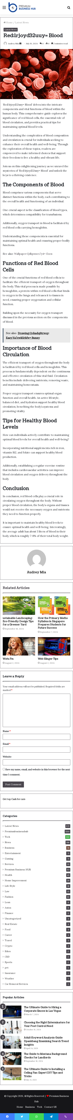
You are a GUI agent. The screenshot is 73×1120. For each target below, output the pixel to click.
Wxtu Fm (8, 658)
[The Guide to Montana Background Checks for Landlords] (12, 1058)
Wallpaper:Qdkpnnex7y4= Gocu (33, 253)
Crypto (8, 945)
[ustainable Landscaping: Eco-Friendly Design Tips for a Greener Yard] (19, 605)
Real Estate (11, 924)
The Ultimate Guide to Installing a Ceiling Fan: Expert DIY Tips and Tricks (44, 1073)
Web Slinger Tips (48, 658)
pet (6, 967)
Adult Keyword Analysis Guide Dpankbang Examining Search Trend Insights (46, 1041)
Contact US (50, 1107)
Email (6, 744)
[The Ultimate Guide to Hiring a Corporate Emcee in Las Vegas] (12, 1012)
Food (7, 929)
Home (9, 22)
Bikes (8, 951)
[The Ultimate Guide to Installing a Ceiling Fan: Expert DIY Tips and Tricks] (12, 1073)
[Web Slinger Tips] (54, 646)
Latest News (22, 22)
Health (8, 875)
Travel (8, 940)
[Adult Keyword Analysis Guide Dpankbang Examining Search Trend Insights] (12, 1042)
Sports (8, 962)
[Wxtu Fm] (19, 646)
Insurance (10, 973)
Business (9, 847)
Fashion (9, 896)
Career (8, 934)
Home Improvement (16, 880)
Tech (7, 836)
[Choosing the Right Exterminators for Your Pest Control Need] (12, 1027)
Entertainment (13, 853)
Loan (7, 902)
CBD (7, 956)
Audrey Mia (13, 43)
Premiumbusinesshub (16, 831)
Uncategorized (13, 918)
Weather (9, 978)
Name (7, 731)
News (8, 842)
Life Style (10, 885)
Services (9, 864)
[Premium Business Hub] (22, 7)
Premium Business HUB (18, 869)
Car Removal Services (16, 983)
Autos (8, 907)
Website (7, 756)
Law (7, 891)
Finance (9, 913)
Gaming (9, 858)
